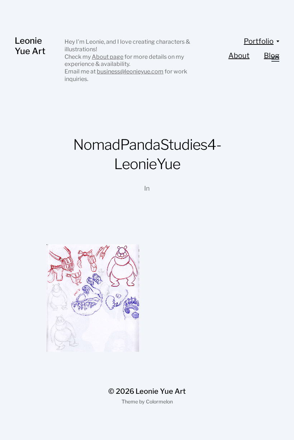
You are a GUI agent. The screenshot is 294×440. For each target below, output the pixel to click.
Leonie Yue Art (30, 45)
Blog (271, 55)
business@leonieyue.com (130, 71)
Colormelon (159, 401)
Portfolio (259, 41)
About (239, 55)
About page (107, 56)
